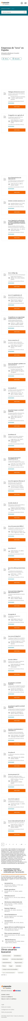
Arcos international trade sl (16, 821)
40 (21, 844)
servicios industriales (17, 959)
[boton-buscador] (25, 12)
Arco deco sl (12, 548)
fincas (4, 966)
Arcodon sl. (11, 752)
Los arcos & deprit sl (14, 636)
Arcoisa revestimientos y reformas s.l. (15, 730)
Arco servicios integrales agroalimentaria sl (15, 592)
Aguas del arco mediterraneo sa (14, 927)
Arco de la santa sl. (14, 799)
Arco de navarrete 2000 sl (15, 526)
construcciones (7, 955)
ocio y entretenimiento (9, 973)
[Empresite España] (5, 3)
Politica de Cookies (6, 1007)
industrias (5, 959)
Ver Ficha (16, 106)
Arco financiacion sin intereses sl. (14, 178)
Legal (2, 1004)
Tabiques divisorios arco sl (16, 92)
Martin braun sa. (10, 939)
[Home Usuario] (22, 3)
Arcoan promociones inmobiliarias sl (14, 458)
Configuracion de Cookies (7, 1009)
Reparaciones (18, 962)
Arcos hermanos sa (10, 914)
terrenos (20, 973)
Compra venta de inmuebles (10, 969)
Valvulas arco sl (9, 896)
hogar (10, 966)
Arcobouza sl (12, 434)
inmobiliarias (17, 955)
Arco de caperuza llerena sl (16, 481)
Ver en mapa (11, 103)
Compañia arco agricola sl (16, 115)
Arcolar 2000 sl (12, 659)
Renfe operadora (9, 889)
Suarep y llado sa (9, 908)
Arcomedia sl (12, 388)
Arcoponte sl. (12, 614)
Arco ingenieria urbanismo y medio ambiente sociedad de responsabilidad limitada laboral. (16, 222)
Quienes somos (5, 994)
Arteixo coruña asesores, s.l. (16, 201)
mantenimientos (7, 962)
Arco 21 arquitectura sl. (15, 295)
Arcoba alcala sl (13, 503)
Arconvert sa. (8, 883)
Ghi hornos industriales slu (13, 902)
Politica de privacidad (6, 1012)
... (21, 844)
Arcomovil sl (8, 921)
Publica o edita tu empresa (8, 999)
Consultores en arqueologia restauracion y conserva (16, 318)
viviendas (18, 966)
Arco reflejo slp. (13, 273)
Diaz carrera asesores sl (12, 933)
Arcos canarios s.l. (13, 340)
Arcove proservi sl (13, 774)
